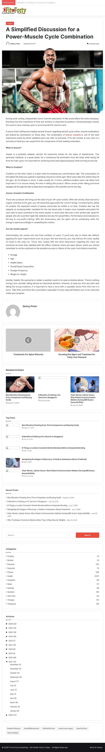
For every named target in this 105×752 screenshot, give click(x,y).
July (11, 686)
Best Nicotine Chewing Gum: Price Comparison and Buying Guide (19, 397)
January (13, 711)
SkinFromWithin (12, 733)
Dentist (10, 560)
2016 (10, 715)
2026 (11, 624)
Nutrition (10, 592)
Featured (11, 568)
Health (10, 23)
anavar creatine (73, 135)
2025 (11, 628)
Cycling (10, 556)
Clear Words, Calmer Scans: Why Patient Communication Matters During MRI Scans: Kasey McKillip (48, 513)
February (13, 707)
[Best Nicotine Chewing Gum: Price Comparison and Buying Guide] (20, 384)
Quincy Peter (15, 44)
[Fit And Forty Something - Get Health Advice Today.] (14, 10)
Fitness (10, 572)
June (12, 690)
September (14, 677)
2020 (11, 649)
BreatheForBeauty (13, 728)
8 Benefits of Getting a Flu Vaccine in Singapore (42, 436)
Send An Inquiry (96, 747)
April (12, 698)
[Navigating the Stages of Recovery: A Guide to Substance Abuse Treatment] (13, 463)
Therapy (10, 600)
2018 (10, 658)
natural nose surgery (65, 728)
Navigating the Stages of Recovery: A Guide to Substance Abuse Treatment (54, 459)
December (14, 664)
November (14, 669)
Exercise (10, 564)
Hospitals (11, 580)
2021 (10, 645)
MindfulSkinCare (49, 728)
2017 (10, 662)
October (13, 673)
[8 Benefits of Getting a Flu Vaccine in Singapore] (52, 384)
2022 (11, 641)
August (13, 681)
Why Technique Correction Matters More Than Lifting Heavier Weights (36, 520)
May (11, 694)
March (12, 702)
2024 (11, 632)
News (9, 584)
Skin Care (11, 596)
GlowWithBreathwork (31, 728)
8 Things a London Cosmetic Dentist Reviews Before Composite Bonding (46, 3)
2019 (10, 653)
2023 (11, 636)
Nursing (10, 588)
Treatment (11, 604)
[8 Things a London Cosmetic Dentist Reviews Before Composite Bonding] (13, 451)
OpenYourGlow (82, 728)
